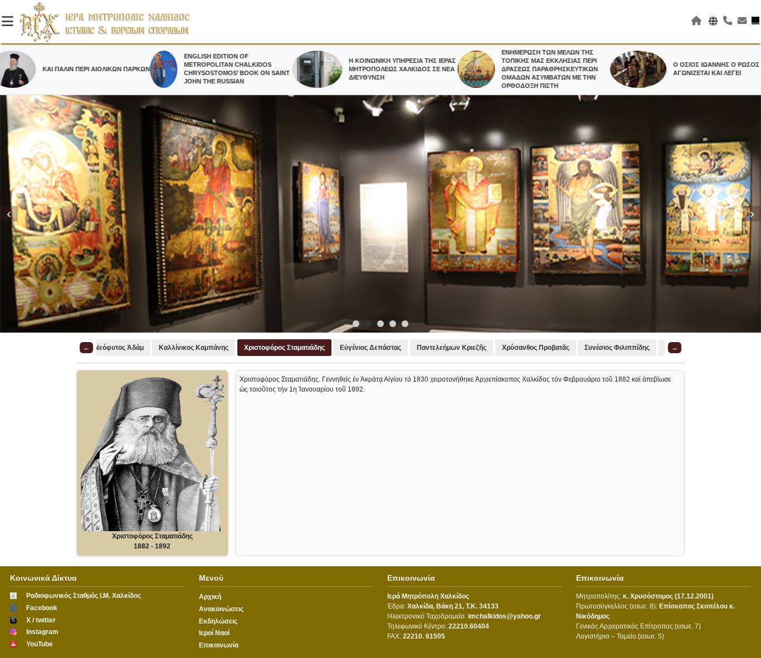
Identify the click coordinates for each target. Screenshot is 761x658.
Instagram (42, 632)
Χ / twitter (41, 620)
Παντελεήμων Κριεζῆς (451, 348)
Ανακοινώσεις (221, 609)
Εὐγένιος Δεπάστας (370, 348)
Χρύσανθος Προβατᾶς (535, 348)
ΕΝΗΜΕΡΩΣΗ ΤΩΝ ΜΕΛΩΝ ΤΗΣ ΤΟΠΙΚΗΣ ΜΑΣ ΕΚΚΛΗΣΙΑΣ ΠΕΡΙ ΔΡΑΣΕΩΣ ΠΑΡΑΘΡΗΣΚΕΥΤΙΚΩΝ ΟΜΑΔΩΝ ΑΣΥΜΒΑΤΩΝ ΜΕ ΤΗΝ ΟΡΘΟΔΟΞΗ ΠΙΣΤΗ (526, 69)
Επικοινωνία (218, 645)
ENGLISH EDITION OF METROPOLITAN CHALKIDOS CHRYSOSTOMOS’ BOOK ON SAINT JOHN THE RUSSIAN (213, 69)
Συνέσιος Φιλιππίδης (617, 348)
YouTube (39, 644)
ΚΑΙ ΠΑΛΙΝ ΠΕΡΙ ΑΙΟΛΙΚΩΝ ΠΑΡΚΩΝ (72, 69)
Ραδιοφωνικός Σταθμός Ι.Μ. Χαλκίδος (83, 595)
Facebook (41, 608)
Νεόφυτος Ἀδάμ (119, 348)
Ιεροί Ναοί (214, 633)
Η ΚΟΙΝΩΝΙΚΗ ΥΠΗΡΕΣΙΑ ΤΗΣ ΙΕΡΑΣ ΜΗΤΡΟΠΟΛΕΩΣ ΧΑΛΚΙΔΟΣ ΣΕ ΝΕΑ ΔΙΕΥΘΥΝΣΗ (378, 69)
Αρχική (210, 597)
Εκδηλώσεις (218, 621)
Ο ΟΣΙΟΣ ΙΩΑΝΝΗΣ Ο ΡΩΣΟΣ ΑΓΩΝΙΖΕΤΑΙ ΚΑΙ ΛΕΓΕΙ (692, 68)
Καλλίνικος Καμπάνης (193, 348)
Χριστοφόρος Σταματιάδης (284, 348)
